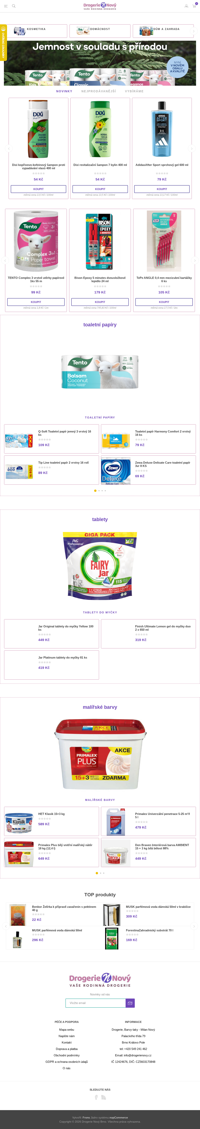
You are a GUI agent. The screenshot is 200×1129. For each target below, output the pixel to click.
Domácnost (100, 29)
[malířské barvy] (100, 753)
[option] (36, 31)
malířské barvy (100, 707)
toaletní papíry (100, 324)
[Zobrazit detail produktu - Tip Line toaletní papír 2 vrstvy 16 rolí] (19, 471)
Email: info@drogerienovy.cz (133, 1055)
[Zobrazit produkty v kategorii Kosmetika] (20, 31)
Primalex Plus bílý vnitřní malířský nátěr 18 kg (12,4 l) (65, 846)
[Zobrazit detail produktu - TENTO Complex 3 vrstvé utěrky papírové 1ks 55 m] (36, 241)
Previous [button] (9, 148)
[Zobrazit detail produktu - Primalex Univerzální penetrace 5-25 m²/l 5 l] (115, 823)
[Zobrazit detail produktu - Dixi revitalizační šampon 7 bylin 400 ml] (100, 129)
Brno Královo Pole (133, 1042)
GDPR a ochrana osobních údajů (67, 1061)
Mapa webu (66, 1029)
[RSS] (104, 1097)
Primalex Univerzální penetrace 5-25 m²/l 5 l (162, 815)
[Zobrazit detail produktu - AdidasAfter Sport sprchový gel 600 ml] (162, 129)
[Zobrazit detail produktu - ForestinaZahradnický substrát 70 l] (111, 939)
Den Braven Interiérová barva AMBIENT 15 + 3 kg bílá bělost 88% (162, 846)
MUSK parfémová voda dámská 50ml (57, 930)
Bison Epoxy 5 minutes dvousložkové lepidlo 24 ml (100, 279)
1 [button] (95, 491)
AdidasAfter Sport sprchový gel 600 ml (162, 164)
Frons (86, 1117)
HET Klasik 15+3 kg (51, 813)
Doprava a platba (67, 1048)
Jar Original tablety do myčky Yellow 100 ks (65, 627)
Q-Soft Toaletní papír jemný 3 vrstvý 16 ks (64, 433)
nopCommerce (119, 1117)
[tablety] (100, 566)
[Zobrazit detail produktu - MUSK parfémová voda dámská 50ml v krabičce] (111, 915)
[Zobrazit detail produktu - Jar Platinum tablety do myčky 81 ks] (19, 666)
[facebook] (96, 1097)
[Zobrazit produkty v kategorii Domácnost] (83, 31)
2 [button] (99, 490)
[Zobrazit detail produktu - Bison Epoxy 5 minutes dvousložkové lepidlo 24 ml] (100, 241)
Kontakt (66, 1042)
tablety (100, 519)
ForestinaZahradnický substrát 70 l (149, 930)
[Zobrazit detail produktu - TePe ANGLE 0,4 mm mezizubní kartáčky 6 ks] (164, 241)
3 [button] (102, 490)
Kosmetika (36, 29)
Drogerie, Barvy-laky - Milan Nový (133, 1029)
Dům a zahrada (167, 29)
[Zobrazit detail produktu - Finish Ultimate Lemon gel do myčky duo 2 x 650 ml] (115, 635)
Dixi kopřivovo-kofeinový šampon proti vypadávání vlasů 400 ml (38, 166)
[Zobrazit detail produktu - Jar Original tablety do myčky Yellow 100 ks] (19, 635)
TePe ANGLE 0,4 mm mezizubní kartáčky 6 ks (164, 279)
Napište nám (67, 1035)
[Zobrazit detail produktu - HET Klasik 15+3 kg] (19, 823)
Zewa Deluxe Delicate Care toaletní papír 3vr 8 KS (162, 464)
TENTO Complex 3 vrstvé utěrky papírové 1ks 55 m (36, 279)
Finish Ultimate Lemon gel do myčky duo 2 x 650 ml (163, 627)
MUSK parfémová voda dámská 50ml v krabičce (158, 906)
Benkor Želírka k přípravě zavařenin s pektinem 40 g (64, 908)
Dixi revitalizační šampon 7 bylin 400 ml (100, 164)
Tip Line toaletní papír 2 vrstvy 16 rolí (63, 462)
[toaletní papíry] (100, 371)
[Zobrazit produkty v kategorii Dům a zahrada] (146, 31)
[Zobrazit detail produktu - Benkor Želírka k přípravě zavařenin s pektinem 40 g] (17, 915)
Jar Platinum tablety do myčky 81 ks (62, 657)
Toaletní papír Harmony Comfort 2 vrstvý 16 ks (163, 433)
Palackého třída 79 (133, 1035)
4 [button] (105, 490)
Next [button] (194, 31)
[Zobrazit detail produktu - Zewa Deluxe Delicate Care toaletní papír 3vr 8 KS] (115, 471)
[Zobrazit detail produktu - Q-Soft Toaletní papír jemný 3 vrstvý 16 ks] (19, 440)
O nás (67, 1068)
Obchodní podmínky (67, 1055)
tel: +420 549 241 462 (133, 1048)
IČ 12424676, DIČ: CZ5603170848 (133, 1061)
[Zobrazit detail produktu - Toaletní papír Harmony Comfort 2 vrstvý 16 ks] (115, 440)
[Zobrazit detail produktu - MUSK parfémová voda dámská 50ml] (17, 939)
